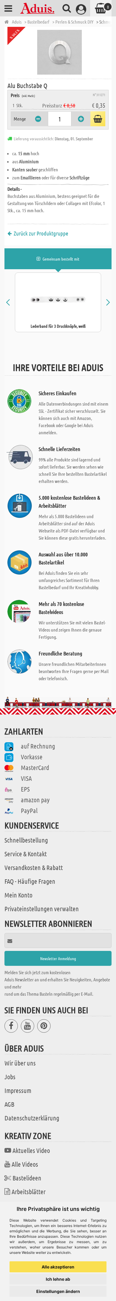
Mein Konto (18, 895)
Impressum (17, 1090)
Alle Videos (25, 1164)
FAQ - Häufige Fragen (29, 881)
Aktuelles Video (31, 1150)
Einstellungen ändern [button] (58, 1291)
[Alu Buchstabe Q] (59, 52)
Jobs (9, 1076)
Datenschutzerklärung (31, 1118)
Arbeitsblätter (29, 1191)
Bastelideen (26, 1178)
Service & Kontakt (25, 853)
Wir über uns (20, 1063)
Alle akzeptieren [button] (58, 1266)
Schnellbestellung (26, 840)
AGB (9, 1104)
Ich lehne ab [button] (58, 1279)
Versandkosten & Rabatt (33, 867)
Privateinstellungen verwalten (41, 908)
